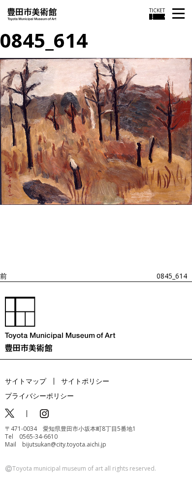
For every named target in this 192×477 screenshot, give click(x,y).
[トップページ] (32, 13)
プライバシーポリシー (39, 395)
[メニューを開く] (178, 14)
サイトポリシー (85, 381)
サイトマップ (25, 381)
